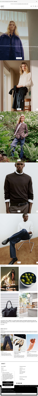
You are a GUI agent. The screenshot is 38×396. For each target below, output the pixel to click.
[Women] (19, 34)
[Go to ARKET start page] (2, 6)
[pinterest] (19, 383)
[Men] (19, 187)
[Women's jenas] (19, 136)
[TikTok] (21, 383)
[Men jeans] (19, 239)
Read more (4, 380)
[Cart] (35, 6)
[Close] (36, 1)
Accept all (7, 382)
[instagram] (16, 383)
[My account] (31, 6)
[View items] (37, 109)
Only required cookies (7, 384)
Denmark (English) (22, 379)
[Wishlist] (33, 6)
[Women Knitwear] (19, 85)
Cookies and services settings (8, 386)
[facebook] (18, 383)
